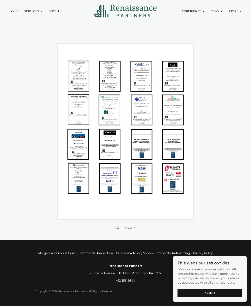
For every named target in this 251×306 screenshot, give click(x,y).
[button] (33, 11)
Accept (210, 292)
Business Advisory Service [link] (135, 253)
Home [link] (13, 11)
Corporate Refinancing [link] (173, 253)
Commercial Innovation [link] (95, 253)
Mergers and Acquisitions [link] (57, 253)
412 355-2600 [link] (125, 280)
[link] (125, 11)
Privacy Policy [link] (203, 253)
